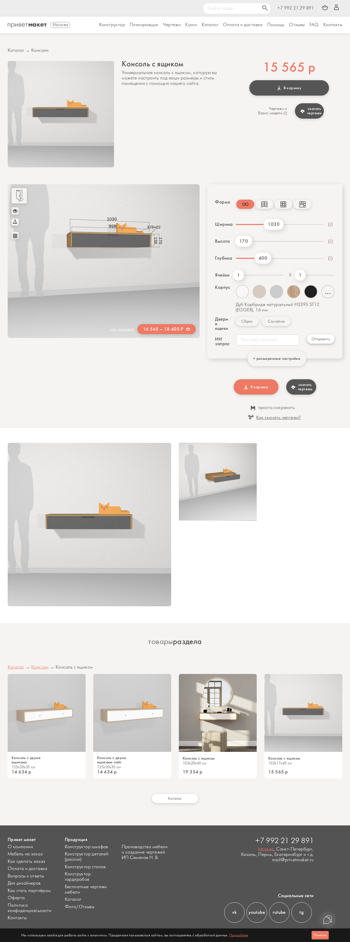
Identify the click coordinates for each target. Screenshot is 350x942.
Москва (266, 849)
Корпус (222, 287)
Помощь (275, 25)
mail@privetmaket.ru (293, 860)
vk (234, 912)
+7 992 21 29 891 (295, 8)
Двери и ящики (221, 324)
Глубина (223, 258)
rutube (279, 912)
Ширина (223, 224)
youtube (257, 912)
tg (302, 912)
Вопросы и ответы (26, 876)
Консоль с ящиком (198, 758)
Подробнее (238, 935)
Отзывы (297, 25)
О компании (20, 847)
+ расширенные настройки (276, 358)
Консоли (40, 50)
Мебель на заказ (25, 854)
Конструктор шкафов (86, 847)
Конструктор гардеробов (78, 876)
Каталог (210, 25)
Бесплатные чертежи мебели (86, 889)
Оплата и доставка (27, 869)
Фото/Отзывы (79, 907)
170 (243, 241)
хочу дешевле (121, 329)
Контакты (332, 25)
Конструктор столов (85, 867)
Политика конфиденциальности (29, 908)
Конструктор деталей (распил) (87, 856)
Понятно (320, 935)
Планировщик (144, 25)
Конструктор (112, 25)
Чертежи (172, 25)
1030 (274, 224)
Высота (222, 241)
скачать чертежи (314, 111)
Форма (222, 202)
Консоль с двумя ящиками (26, 760)
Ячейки (222, 275)
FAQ (314, 25)
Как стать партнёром (29, 891)
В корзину (291, 87)
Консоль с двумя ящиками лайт (111, 760)
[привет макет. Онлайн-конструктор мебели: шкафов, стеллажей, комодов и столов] (27, 25)
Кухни (191, 25)
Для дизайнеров (24, 883)
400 (263, 258)
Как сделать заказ (26, 861)
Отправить (321, 339)
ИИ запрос (222, 341)
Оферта (16, 898)
